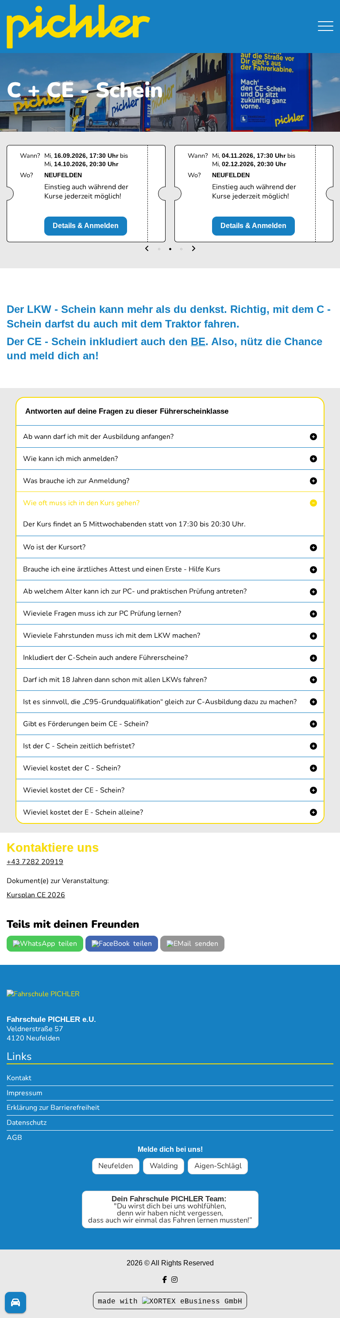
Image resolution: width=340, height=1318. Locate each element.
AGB (14, 1138)
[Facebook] (164, 1280)
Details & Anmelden (86, 225)
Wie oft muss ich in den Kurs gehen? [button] (81, 503)
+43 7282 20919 (35, 862)
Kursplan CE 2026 (36, 895)
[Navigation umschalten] (325, 26)
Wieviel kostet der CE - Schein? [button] (73, 790)
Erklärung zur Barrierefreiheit (53, 1107)
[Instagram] (174, 1280)
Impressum (24, 1093)
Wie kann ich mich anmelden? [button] (70, 459)
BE (198, 341)
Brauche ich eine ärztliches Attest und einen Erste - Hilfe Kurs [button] (121, 569)
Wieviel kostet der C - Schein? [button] (71, 768)
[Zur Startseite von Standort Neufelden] (121, 26)
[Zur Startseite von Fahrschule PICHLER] (43, 993)
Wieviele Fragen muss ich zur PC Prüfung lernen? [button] (102, 613)
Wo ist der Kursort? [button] (54, 547)
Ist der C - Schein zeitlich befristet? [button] (79, 746)
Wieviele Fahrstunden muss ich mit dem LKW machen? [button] (111, 635)
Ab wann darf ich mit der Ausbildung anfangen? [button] (98, 437)
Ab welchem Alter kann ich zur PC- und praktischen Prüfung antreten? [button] (135, 591)
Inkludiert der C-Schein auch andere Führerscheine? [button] (105, 658)
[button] (147, 249)
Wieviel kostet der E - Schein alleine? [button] (83, 812)
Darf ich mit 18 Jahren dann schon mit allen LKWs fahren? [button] (115, 680)
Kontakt (19, 1078)
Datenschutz (26, 1123)
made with (120, 1302)
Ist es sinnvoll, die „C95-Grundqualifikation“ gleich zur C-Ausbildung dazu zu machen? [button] (160, 702)
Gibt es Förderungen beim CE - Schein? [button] (85, 724)
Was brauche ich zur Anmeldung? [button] (76, 481)
